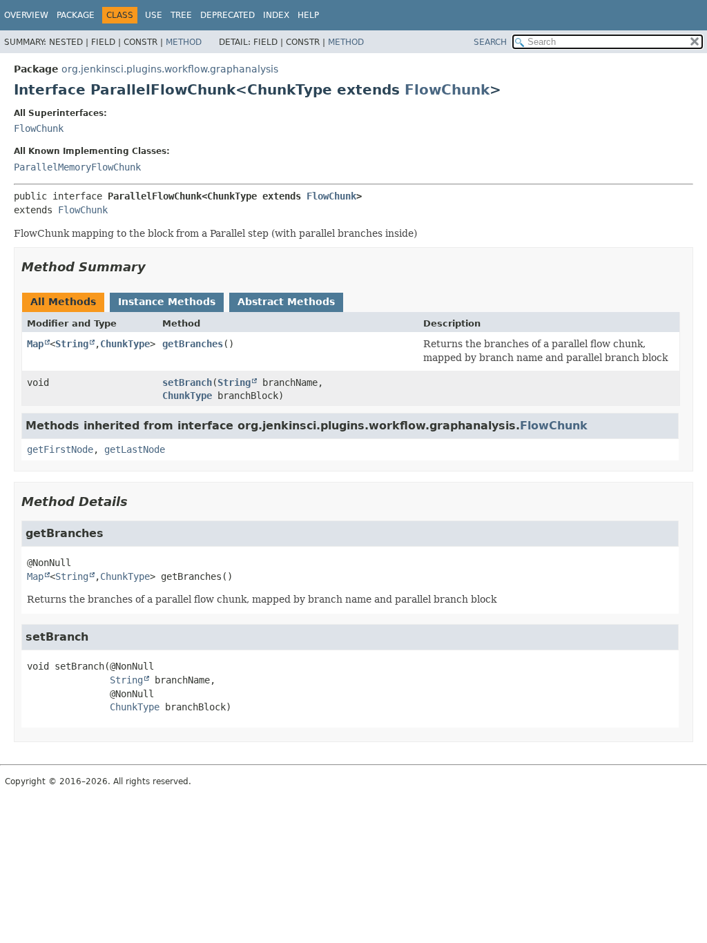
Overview (26, 15)
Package (76, 15)
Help (308, 15)
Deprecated (227, 15)
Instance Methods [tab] (166, 301)
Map (35, 343)
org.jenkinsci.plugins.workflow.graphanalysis (169, 69)
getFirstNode (60, 449)
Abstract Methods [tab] (286, 301)
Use (153, 15)
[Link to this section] (155, 267)
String (71, 343)
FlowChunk (447, 89)
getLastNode (134, 449)
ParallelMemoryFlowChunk (77, 167)
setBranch (187, 382)
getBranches (192, 343)
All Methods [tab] (63, 301)
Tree (181, 15)
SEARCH (490, 42)
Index (276, 15)
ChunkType (125, 343)
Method (184, 42)
